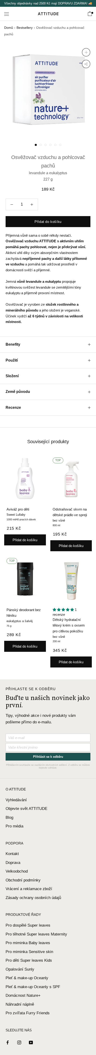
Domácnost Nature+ (23, 995)
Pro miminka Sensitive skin (29, 952)
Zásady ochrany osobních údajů (33, 897)
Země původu (18, 392)
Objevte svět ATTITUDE (26, 808)
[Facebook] (8, 1042)
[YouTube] (31, 1042)
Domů (8, 27)
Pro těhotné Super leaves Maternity (36, 934)
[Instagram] (19, 1042)
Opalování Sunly (20, 969)
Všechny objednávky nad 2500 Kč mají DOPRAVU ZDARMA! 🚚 (48, 3)
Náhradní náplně (20, 1004)
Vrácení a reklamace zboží (29, 889)
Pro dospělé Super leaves (28, 925)
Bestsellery (25, 27)
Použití (12, 360)
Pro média (14, 826)
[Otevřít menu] (6, 14)
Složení (12, 376)
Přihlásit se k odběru (48, 756)
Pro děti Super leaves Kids (29, 960)
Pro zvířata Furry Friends (28, 1013)
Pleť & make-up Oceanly (27, 978)
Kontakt (12, 854)
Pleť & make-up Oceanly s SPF (33, 987)
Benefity (13, 344)
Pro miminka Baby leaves (28, 943)
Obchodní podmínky (23, 880)
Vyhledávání (16, 800)
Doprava (13, 862)
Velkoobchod (17, 871)
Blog (9, 817)
